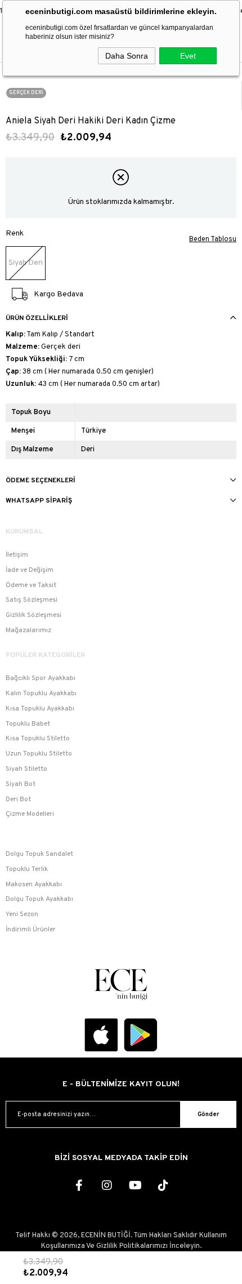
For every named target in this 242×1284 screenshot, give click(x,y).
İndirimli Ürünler (31, 929)
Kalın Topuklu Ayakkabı (41, 693)
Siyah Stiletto (26, 769)
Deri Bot (18, 799)
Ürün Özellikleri (37, 318)
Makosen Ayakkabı (34, 884)
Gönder (208, 1114)
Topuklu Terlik (27, 869)
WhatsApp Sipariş (39, 500)
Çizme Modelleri (30, 814)
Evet (188, 55)
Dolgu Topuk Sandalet (39, 854)
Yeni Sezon (22, 914)
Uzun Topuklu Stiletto (39, 753)
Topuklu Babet (28, 723)
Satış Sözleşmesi (31, 600)
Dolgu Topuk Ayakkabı (39, 899)
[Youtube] (135, 1185)
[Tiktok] (163, 1185)
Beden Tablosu (212, 239)
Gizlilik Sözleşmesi (33, 615)
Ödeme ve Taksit (31, 585)
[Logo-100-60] (121, 984)
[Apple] (101, 1035)
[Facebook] (79, 1185)
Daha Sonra (126, 55)
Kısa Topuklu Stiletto (38, 738)
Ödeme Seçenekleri (40, 480)
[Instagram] (107, 1185)
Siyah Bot (20, 784)
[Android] (141, 1035)
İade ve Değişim (29, 570)
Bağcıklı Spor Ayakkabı (40, 678)
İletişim (17, 554)
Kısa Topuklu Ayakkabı (40, 708)
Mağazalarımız (28, 630)
